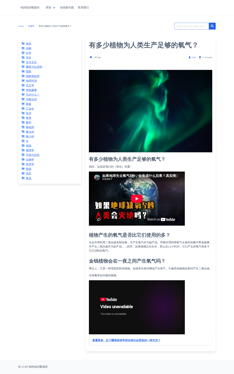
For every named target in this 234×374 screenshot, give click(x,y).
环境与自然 (33, 155)
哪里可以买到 (34, 67)
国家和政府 (33, 76)
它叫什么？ (33, 94)
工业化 (30, 108)
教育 (28, 118)
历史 (28, 57)
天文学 (30, 85)
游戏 (28, 145)
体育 (28, 43)
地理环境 (31, 80)
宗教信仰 (31, 99)
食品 (28, 178)
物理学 (30, 150)
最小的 (30, 136)
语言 (28, 173)
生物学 (31, 26)
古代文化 (31, 62)
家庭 (28, 104)
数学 (28, 122)
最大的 (30, 131)
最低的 (30, 127)
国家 (28, 71)
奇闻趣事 (31, 90)
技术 (28, 113)
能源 (28, 169)
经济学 (30, 164)
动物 (28, 48)
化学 (28, 53)
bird (194, 57)
